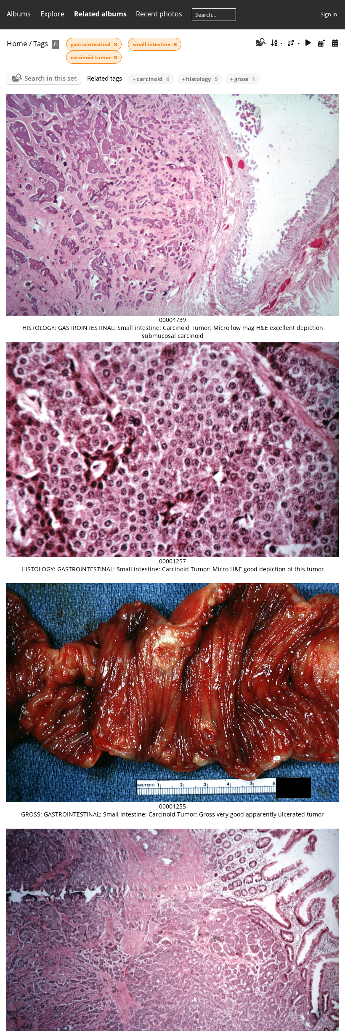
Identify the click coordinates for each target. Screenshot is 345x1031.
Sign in (329, 14)
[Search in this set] (259, 43)
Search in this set (50, 78)
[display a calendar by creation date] (335, 43)
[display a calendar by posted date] (321, 43)
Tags (40, 43)
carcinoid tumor (91, 57)
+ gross (242, 79)
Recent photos (159, 13)
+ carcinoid (151, 79)
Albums (19, 13)
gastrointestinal (91, 44)
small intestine (152, 44)
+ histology (200, 79)
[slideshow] (308, 43)
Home (17, 43)
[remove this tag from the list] (115, 44)
